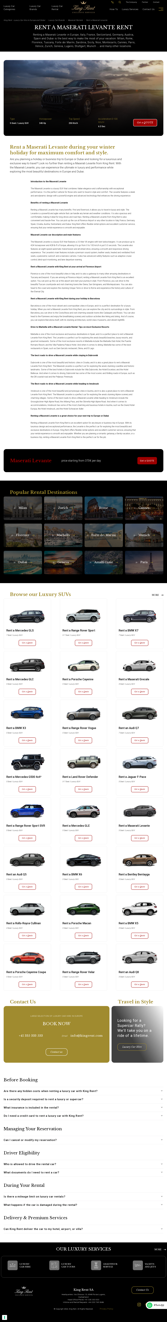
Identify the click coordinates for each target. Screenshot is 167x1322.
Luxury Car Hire (132, 1046)
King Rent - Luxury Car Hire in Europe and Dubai (24, 20)
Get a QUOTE (145, 122)
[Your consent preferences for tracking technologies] (4, 1317)
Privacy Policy (106, 1309)
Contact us (56, 1051)
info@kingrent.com (86, 1035)
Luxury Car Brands (56, 20)
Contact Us (142, 1290)
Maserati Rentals (75, 20)
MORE (155, 595)
